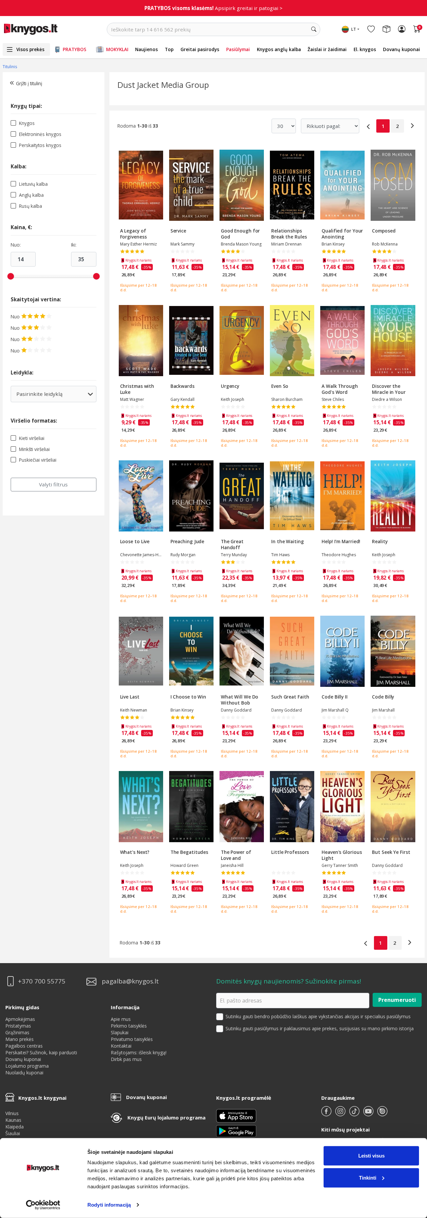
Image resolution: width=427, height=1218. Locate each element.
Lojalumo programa (27, 1066)
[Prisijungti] (401, 29)
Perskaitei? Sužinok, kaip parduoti (41, 1052)
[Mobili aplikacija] (236, 1130)
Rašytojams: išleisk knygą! (138, 1052)
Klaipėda (14, 1126)
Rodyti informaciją (109, 1205)
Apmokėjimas (20, 1019)
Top (169, 49)
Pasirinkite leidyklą (49, 396)
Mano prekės (19, 1039)
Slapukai (119, 1032)
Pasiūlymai (238, 49)
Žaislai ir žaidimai (327, 49)
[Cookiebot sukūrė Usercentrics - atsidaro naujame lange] (43, 1205)
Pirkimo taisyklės (129, 1026)
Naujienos (146, 49)
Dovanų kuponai (401, 49)
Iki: (73, 245)
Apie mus (121, 1019)
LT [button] (353, 29)
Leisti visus (371, 1156)
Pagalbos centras (24, 1046)
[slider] (10, 276)
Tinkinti (367, 1177)
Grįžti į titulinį (29, 83)
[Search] (313, 29)
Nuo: (16, 245)
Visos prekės (30, 49)
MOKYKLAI (117, 49)
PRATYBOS (74, 49)
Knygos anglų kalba (279, 49)
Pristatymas (18, 1026)
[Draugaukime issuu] (382, 1114)
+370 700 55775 (41, 981)
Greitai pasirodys (199, 49)
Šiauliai (12, 1133)
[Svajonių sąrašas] (371, 29)
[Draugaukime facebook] (327, 1114)
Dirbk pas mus (126, 1059)
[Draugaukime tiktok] (355, 1114)
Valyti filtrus (53, 484)
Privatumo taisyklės (132, 1039)
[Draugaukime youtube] (369, 1114)
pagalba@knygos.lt (130, 981)
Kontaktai (121, 1046)
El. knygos (365, 49)
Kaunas (13, 1120)
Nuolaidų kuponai (24, 1072)
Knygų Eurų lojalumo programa (166, 1117)
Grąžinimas (17, 1032)
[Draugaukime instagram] (341, 1114)
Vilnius (12, 1113)
